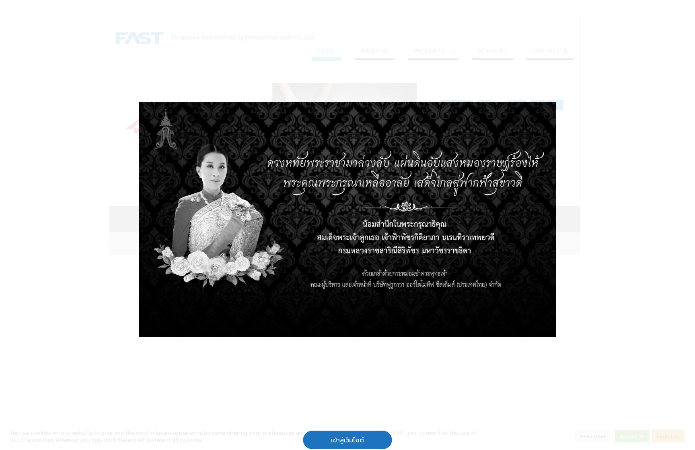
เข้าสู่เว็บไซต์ (347, 440)
